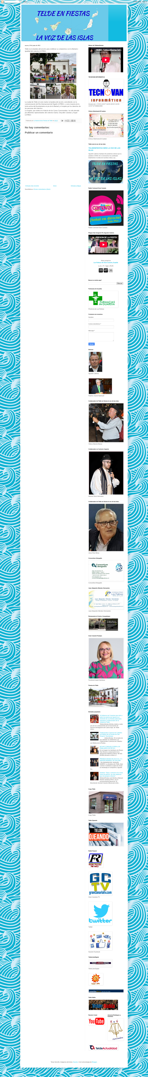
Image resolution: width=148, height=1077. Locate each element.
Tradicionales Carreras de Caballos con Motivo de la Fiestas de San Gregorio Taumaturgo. (111, 734)
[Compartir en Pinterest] (74, 121)
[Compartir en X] (70, 121)
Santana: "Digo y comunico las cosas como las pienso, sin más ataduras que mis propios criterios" (111, 774)
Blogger (94, 1062)
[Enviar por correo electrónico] (66, 121)
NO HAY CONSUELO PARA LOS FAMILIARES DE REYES (110, 747)
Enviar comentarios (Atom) (42, 189)
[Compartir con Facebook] (72, 121)
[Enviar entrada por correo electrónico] (61, 120)
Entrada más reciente (32, 186)
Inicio (55, 186)
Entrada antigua (76, 186)
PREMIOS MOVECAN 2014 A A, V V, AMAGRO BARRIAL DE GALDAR (111, 759)
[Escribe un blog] (68, 121)
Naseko (75, 1062)
